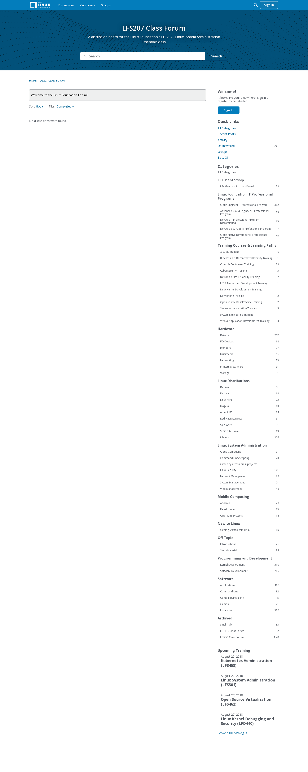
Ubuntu (249, 437)
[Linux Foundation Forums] (40, 5)
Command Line (249, 591)
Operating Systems (249, 516)
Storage (249, 373)
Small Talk (249, 625)
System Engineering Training (249, 315)
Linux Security (249, 470)
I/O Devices (249, 341)
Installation (249, 610)
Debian (249, 387)
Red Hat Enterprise (249, 419)
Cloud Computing (249, 452)
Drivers (249, 335)
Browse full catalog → (232, 733)
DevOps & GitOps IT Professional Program (249, 229)
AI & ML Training (249, 252)
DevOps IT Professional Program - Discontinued (249, 221)
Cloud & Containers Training (249, 264)
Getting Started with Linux (249, 530)
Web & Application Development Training (249, 321)
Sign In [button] (229, 110)
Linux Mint (249, 400)
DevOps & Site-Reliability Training (249, 277)
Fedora (249, 393)
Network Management (249, 476)
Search (216, 56)
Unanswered (248, 146)
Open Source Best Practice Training (249, 302)
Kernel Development (249, 565)
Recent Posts (227, 134)
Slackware (249, 425)
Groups (223, 152)
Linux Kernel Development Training (249, 289)
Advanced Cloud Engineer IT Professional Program (249, 212)
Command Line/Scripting (249, 458)
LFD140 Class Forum (249, 631)
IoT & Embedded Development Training (249, 283)
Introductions (249, 544)
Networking (249, 360)
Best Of (223, 157)
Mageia (249, 406)
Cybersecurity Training (249, 271)
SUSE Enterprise (249, 431)
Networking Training (249, 296)
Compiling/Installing (249, 598)
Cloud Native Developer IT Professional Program (249, 236)
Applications (249, 585)
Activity (222, 140)
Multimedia (249, 354)
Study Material (249, 550)
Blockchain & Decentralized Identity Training (249, 258)
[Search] (256, 5)
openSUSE (249, 412)
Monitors (249, 348)
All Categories (227, 128)
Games (249, 604)
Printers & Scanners (249, 367)
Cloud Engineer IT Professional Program (249, 205)
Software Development (249, 571)
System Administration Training (249, 308)
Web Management (249, 489)
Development (249, 509)
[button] (39, 106)
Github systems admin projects (238, 464)
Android (249, 503)
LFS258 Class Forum (249, 637)
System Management (249, 482)
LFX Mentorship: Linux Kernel (249, 186)
